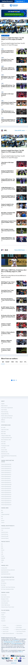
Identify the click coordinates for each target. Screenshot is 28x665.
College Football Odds (6, 435)
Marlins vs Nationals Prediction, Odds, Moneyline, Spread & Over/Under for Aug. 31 (7, 342)
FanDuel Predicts (5, 538)
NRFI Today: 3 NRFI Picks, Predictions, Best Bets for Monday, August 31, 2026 (8, 69)
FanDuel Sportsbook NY (6, 492)
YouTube (3, 618)
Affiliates (3, 419)
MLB (21, 362)
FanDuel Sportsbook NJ (6, 490)
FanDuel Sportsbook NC (6, 488)
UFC (2, 518)
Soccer (2, 520)
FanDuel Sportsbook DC (6, 474)
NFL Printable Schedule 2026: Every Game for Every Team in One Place (8, 231)
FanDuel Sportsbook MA (6, 484)
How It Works (4, 409)
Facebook (3, 612)
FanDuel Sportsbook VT (6, 502)
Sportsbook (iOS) (4, 572)
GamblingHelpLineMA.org (9, 642)
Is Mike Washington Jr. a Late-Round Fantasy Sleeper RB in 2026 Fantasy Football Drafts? (8, 113)
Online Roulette (4, 603)
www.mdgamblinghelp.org (17, 643)
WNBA (2, 560)
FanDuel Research (7, 1)
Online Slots (3, 595)
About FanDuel (4, 405)
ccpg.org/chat (16, 640)
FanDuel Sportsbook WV (6, 504)
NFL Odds (3, 427)
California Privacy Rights (20, 629)
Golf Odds (3, 443)
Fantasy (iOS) (4, 568)
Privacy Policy (5, 629)
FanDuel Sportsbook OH (6, 494)
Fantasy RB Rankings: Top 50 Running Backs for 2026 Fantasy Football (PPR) (8, 239)
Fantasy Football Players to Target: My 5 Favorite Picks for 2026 (8, 121)
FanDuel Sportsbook (5, 528)
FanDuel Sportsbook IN (6, 480)
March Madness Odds (6, 439)
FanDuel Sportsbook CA (6, 468)
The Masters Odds (5, 445)
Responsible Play (5, 413)
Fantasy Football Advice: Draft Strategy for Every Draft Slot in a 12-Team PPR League (8, 53)
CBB (2, 562)
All (3, 362)
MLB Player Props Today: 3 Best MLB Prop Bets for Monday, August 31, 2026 (8, 78)
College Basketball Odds (6, 437)
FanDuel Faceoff (4, 536)
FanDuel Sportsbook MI (6, 486)
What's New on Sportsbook (7, 407)
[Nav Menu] (3, 5)
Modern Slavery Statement (7, 415)
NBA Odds (3, 431)
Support (2, 403)
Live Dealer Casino (5, 601)
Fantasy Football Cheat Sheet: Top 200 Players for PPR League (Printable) (12, 38)
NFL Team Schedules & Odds (7, 589)
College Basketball (5, 514)
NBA (12, 362)
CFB (2, 552)
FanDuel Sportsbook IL (6, 478)
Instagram (3, 616)
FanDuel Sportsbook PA (6, 496)
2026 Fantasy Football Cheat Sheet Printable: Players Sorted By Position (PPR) (8, 104)
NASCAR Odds (4, 451)
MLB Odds (3, 433)
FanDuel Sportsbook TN (6, 498)
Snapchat (3, 620)
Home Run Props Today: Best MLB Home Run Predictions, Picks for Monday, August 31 (7, 61)
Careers (4, 625)
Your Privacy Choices (21, 631)
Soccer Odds (4, 449)
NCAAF (7, 362)
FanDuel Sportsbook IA (6, 476)
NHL (17, 362)
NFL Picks (3, 585)
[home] (14, 5)
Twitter (2, 614)
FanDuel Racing (4, 534)
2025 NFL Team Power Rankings (8, 587)
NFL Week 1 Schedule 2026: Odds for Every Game (8, 213)
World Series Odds (5, 453)
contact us (20, 651)
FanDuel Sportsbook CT (6, 472)
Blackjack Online (4, 599)
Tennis (2, 556)
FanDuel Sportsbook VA (6, 500)
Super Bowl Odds (5, 429)
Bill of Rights (19, 627)
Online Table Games (5, 605)
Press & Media (19, 633)
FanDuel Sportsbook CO (6, 470)
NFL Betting (3, 583)
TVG (2, 530)
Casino (2, 522)
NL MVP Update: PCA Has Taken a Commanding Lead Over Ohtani (8, 308)
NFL (25, 362)
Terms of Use (5, 631)
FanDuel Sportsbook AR (6, 464)
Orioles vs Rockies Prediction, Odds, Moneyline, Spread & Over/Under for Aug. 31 (7, 351)
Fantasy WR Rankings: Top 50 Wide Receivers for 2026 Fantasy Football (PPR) (8, 87)
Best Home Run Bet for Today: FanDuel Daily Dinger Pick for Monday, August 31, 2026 (8, 300)
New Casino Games (5, 597)
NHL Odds (3, 441)
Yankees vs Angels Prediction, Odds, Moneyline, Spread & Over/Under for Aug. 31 (7, 326)
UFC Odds (3, 447)
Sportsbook (19, 1)
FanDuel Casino (4, 532)
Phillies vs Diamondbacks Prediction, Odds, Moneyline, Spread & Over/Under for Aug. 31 (8, 334)
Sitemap (3, 421)
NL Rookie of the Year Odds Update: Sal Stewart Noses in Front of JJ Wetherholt (8, 317)
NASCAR (3, 558)
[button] (14, 14)
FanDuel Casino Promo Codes (7, 607)
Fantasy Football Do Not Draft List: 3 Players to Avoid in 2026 (7, 206)
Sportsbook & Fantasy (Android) (8, 570)
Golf (2, 554)
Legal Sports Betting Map (6, 417)
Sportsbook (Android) (5, 574)
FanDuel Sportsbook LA (6, 482)
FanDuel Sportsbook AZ (6, 466)
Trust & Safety (6, 627)
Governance (19, 625)
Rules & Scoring (4, 411)
